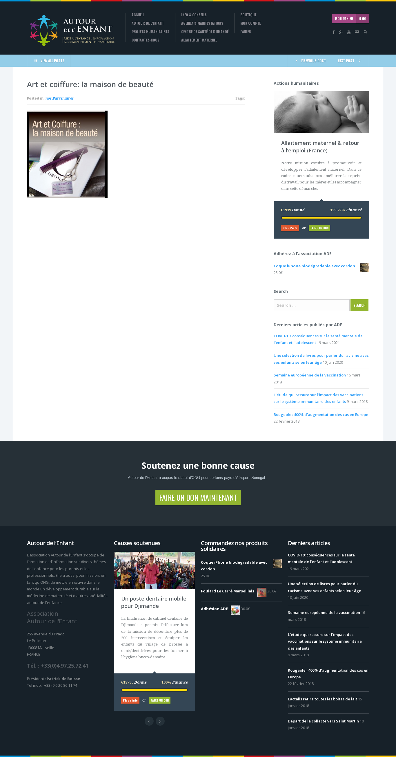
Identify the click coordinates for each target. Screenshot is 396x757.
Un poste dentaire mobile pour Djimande (153, 602)
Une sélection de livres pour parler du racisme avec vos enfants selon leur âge (324, 587)
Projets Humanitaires (150, 31)
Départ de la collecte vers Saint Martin (323, 721)
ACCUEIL (138, 15)
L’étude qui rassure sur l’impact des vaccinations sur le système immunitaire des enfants (325, 641)
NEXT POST (346, 60)
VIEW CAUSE (325, 94)
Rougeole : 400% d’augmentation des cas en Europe (321, 414)
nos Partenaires (60, 98)
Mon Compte (250, 23)
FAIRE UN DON (319, 228)
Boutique (248, 15)
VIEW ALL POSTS (52, 60)
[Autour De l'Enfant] (72, 30)
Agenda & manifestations (202, 23)
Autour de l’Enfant (148, 23)
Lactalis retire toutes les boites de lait (322, 699)
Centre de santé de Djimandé (204, 31)
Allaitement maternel (199, 40)
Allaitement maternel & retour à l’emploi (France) (320, 146)
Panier (245, 31)
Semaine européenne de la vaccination (310, 375)
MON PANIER (350, 18)
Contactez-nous (145, 40)
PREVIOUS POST (313, 60)
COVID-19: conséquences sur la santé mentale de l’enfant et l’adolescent (321, 558)
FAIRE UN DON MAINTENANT (198, 497)
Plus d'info (290, 228)
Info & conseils (194, 15)
